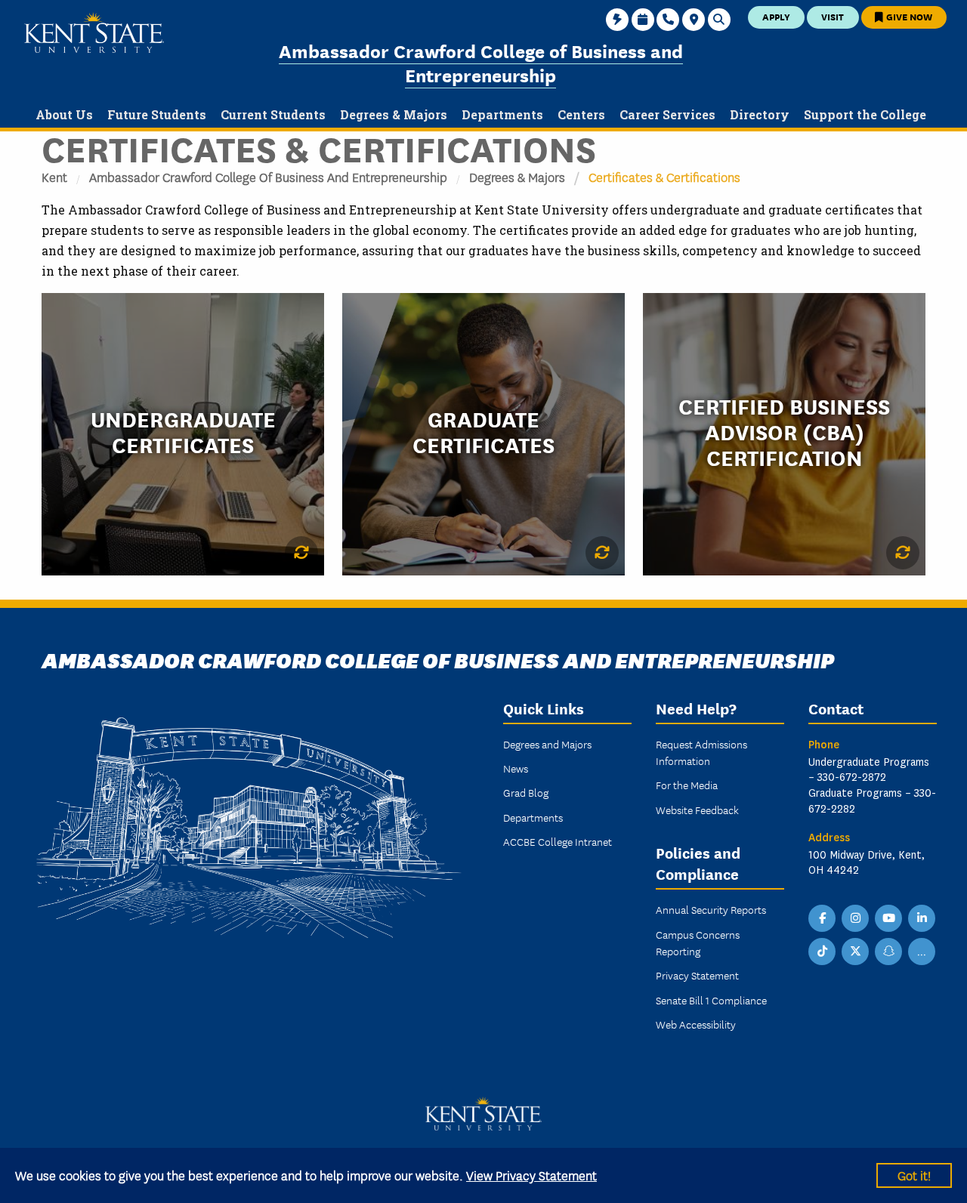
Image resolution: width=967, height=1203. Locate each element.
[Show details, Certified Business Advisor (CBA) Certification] (902, 552)
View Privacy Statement (531, 1174)
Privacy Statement (697, 975)
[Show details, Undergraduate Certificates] (301, 552)
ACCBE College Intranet (557, 841)
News (515, 768)
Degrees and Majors (547, 744)
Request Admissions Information (701, 752)
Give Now (908, 16)
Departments (533, 817)
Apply (776, 16)
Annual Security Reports (711, 909)
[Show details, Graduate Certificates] (602, 552)
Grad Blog (525, 792)
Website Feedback (697, 809)
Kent (54, 176)
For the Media (687, 784)
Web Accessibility (696, 1024)
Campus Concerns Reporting (698, 942)
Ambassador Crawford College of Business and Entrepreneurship (481, 62)
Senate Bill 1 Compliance (711, 1000)
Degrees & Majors (517, 176)
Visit (832, 16)
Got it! (914, 1174)
